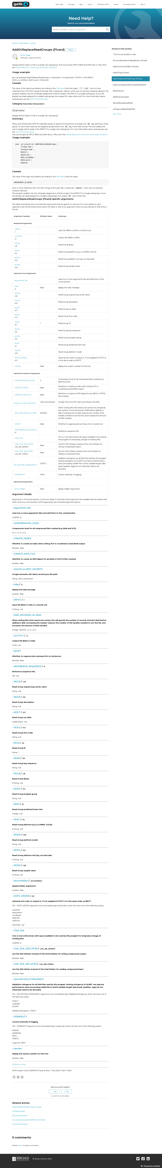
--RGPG (17, 336)
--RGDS (17, 301)
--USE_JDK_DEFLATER (23, 444)
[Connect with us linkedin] (148, 1158)
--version (17, 366)
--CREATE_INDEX (21, 388)
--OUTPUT (18, 236)
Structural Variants (19, 1116)
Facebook (14, 1078)
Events (116, 4)
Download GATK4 (129, 4)
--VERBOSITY (19, 475)
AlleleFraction (118, 91)
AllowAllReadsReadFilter (123, 103)
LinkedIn (22, 1078)
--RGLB (17, 243)
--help (16, 286)
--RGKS (17, 329)
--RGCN (17, 293)
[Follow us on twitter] (138, 1158)
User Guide (59, 4)
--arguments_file (21, 280)
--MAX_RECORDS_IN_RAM (25, 413)
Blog (81, 4)
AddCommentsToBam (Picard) (125, 67)
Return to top (19, 1064)
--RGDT (17, 308)
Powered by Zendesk (152, 1166)
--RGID (17, 322)
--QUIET (17, 424)
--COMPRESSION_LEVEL (24, 380)
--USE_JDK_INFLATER (23, 451)
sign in (20, 1145)
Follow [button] (70, 50)
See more (117, 114)
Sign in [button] (143, 4)
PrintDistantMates (20, 1124)
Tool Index (71, 4)
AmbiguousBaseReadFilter (124, 109)
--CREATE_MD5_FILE (22, 395)
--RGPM (17, 351)
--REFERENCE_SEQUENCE (25, 430)
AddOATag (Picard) (121, 73)
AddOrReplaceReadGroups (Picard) (127, 79)
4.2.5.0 (32, 43)
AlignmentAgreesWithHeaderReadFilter (129, 85)
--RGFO (17, 315)
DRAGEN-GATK (103, 4)
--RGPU (17, 258)
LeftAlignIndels (18, 1111)
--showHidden (19, 489)
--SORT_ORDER (20, 358)
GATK (14, 43)
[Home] (20, 4)
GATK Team (25, 55)
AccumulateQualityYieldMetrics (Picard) (28, 1120)
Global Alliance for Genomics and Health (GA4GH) (36, 67)
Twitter (18, 1078)
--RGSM (17, 265)
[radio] (54, 1091)
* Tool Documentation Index (124, 54)
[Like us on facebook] (143, 1158)
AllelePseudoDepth (121, 97)
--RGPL (17, 251)
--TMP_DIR (18, 438)
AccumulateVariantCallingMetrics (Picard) (130, 60)
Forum (90, 4)
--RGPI (16, 343)
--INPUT (17, 229)
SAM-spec (60, 88)
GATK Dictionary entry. (39, 99)
